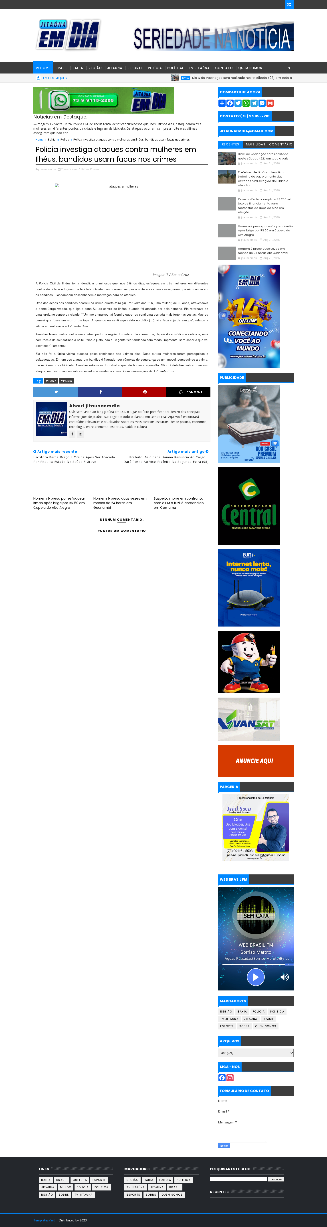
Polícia (155, 68)
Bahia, (85, 169)
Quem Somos (250, 68)
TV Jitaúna (199, 68)
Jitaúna (114, 68)
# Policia (66, 381)
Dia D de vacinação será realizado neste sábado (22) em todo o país (214, 78)
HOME (45, 68)
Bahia (78, 68)
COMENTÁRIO (281, 144)
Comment (195, 392)
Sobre (244, 1026)
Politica (277, 1011)
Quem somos (265, 1026)
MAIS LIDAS (255, 144)
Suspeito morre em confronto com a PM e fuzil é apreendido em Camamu (179, 503)
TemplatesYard (44, 1220)
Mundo (65, 1187)
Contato (224, 68)
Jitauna (250, 1019)
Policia (65, 139)
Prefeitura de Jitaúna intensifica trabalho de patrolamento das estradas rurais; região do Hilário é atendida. (263, 179)
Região (95, 68)
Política (175, 68)
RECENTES (230, 144)
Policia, (94, 169)
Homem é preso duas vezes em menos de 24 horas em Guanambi (120, 503)
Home (40, 139)
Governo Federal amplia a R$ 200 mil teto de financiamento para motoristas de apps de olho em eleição (264, 205)
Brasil (61, 68)
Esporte (135, 68)
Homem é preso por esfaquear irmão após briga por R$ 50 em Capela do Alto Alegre (59, 503)
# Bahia (51, 381)
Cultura (80, 1180)
